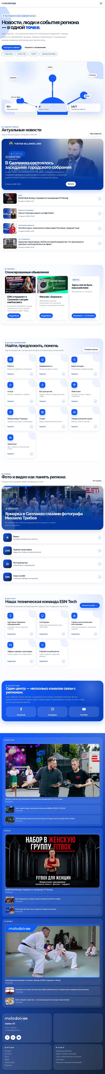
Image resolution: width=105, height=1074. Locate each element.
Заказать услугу (90, 605)
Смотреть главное (11, 47)
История (8, 1051)
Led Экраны (60, 1059)
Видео (7, 1059)
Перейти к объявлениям (35, 47)
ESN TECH (10, 740)
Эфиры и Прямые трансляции (66, 1054)
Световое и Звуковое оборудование (69, 1062)
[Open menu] (101, 3)
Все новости (95, 134)
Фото (7, 1056)
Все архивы (97, 481)
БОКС (8, 830)
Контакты (8, 1054)
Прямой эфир (9, 1062)
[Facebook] (7, 1037)
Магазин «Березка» (50, 296)
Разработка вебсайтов (64, 1051)
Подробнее (14, 316)
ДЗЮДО (9, 921)
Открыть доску (91, 349)
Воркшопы (8, 1065)
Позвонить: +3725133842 (83, 316)
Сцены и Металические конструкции (68, 1056)
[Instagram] (13, 1037)
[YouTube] (18, 1037)
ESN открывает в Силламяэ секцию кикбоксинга (17, 299)
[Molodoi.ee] (16, 1018)
